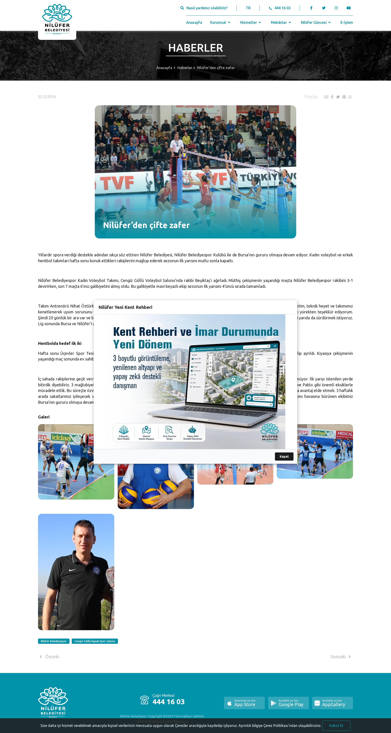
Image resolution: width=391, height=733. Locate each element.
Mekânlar (279, 22)
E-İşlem (347, 22)
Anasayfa (194, 22)
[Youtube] (349, 8)
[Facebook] (311, 8)
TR (248, 8)
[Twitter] (324, 8)
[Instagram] (336, 8)
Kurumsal (218, 22)
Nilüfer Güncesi (314, 22)
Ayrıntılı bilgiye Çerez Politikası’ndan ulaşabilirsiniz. (279, 725)
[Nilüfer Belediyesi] (57, 20)
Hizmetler (249, 22)
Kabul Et (336, 725)
